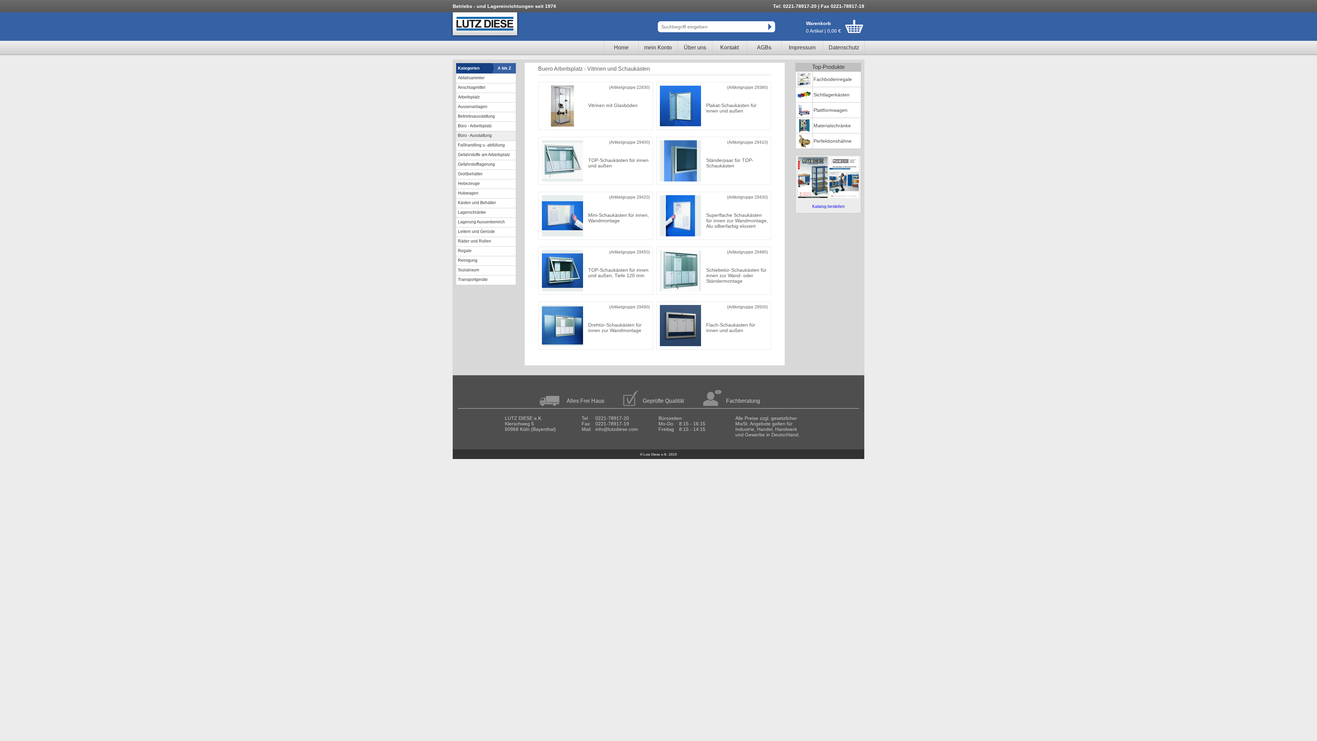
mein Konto (658, 47)
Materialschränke (832, 125)
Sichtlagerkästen (832, 94)
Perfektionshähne (833, 141)
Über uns (695, 47)
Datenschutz (844, 47)
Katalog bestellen (828, 206)
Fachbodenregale (833, 79)
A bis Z (504, 68)
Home (621, 47)
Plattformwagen (830, 110)
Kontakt (729, 47)
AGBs (764, 47)
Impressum (802, 47)
